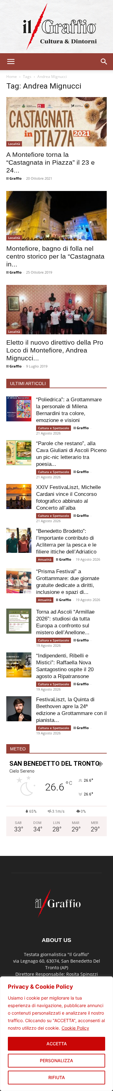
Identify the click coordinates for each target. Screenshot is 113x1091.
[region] (56, 1033)
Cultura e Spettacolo (53, 428)
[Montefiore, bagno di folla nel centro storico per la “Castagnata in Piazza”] (56, 215)
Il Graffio (14, 178)
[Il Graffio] (56, 26)
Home (11, 76)
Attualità (44, 559)
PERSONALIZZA (56, 1060)
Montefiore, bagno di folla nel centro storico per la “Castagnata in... (55, 256)
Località (14, 144)
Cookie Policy (75, 1028)
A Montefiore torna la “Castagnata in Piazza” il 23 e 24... (50, 162)
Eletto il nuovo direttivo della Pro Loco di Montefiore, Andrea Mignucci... (54, 350)
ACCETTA (56, 1043)
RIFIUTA (56, 1077)
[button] (11, 61)
